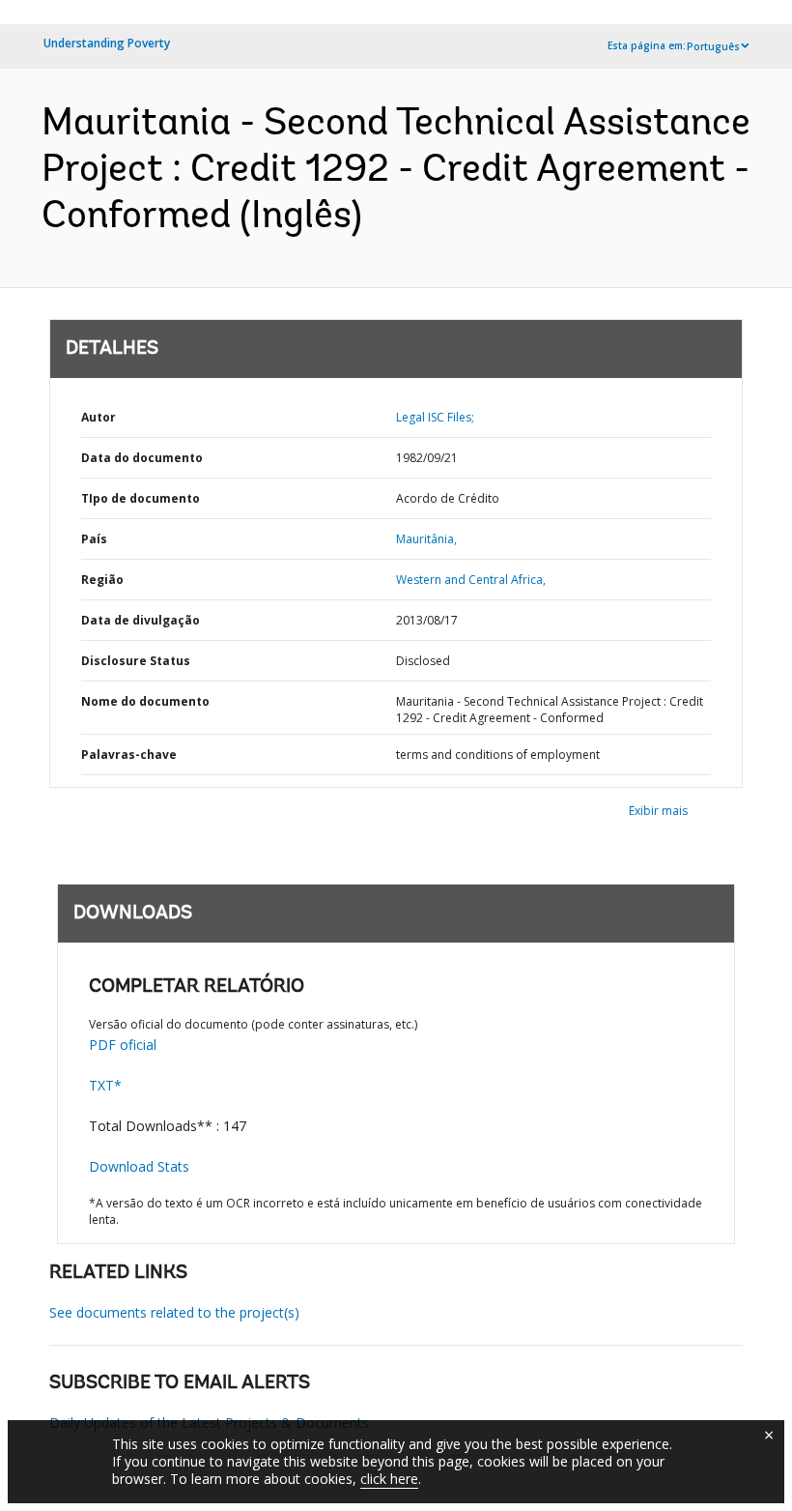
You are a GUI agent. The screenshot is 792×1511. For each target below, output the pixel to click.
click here (389, 1478)
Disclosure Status (135, 661)
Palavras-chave (129, 754)
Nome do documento (145, 701)
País (94, 539)
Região (102, 579)
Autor (98, 417)
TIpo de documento (140, 498)
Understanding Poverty (106, 43)
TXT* (105, 1085)
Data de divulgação (140, 620)
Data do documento (142, 458)
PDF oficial (122, 1044)
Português (713, 46)
